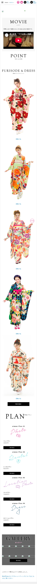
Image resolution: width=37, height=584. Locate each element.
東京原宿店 (28, 2)
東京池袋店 (34, 2)
